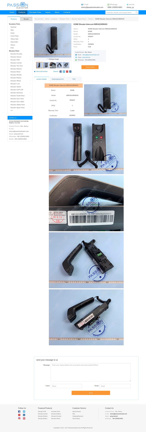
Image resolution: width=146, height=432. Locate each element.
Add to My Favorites (42, 71)
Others (13, 45)
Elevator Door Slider (17, 101)
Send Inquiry (76, 418)
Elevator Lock (15, 84)
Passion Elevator (17, 5)
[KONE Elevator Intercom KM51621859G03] (52, 40)
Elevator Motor (16, 72)
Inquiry (47, 12)
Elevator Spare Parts (18, 107)
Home (12, 12)
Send (91, 393)
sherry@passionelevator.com (92, 7)
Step (12, 30)
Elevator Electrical (17, 93)
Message (46, 365)
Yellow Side (14, 39)
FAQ (73, 414)
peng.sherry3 (18, 134)
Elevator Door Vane (17, 98)
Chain (13, 33)
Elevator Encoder (16, 54)
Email (96, 386)
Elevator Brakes (16, 78)
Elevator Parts (14, 51)
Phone (90, 19)
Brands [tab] (26, 19)
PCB (12, 48)
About (57, 12)
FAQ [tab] (73, 79)
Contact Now (90, 67)
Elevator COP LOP (17, 90)
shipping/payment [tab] (58, 79)
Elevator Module (16, 75)
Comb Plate (14, 36)
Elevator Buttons (16, 69)
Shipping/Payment (77, 416)
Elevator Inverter (16, 63)
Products (21, 12)
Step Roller (14, 42)
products (54, 19)
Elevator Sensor (16, 57)
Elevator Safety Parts (18, 104)
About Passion (76, 411)
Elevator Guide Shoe (18, 96)
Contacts (66, 12)
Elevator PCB (15, 60)
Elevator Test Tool (17, 66)
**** (12, 110)
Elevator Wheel (16, 81)
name (47, 386)
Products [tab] (14, 19)
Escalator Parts (35, 12)
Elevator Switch (16, 87)
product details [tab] (41, 79)
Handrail (13, 27)
